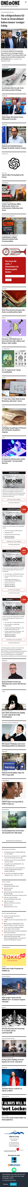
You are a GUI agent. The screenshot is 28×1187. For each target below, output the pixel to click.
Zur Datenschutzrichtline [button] (9, 1180)
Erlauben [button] (13, 1184)
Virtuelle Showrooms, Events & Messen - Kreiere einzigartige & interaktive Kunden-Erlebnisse (14, 869)
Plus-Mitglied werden (14, 590)
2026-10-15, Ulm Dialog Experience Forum (10, 905)
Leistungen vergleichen (14, 502)
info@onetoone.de (15, 1145)
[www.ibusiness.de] (14, 1165)
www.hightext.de (15, 1146)
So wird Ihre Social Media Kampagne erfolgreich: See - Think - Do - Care (14, 874)
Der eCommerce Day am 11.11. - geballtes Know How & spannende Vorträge (15, 857)
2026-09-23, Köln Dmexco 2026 (8, 889)
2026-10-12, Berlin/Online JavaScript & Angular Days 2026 (12, 898)
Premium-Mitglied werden (14, 541)
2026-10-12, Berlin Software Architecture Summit (12, 902)
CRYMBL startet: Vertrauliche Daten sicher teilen (15, 920)
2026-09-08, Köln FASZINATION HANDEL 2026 (11, 885)
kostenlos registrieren (14, 499)
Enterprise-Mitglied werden (14, 639)
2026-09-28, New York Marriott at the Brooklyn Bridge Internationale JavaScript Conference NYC (15, 893)
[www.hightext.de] (14, 1134)
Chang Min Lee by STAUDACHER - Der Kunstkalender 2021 (14, 864)
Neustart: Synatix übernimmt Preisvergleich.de (12, 916)
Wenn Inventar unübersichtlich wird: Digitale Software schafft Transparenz (14, 924)
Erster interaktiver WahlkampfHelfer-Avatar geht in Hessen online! (14, 928)
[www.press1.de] (14, 1162)
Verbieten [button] (5, 1184)
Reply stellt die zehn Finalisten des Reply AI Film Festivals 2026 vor (15, 931)
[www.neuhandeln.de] (14, 1172)
